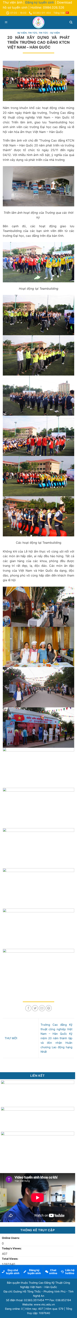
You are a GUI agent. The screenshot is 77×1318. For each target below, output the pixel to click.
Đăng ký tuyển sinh (39, 2)
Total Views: (10, 1258)
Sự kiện (22, 32)
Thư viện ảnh (12, 2)
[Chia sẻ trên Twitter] (35, 1008)
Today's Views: (12, 1248)
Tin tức (32, 32)
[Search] (71, 22)
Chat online (53, 1272)
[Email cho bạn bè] (42, 1008)
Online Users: (11, 1237)
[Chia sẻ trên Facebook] (28, 1008)
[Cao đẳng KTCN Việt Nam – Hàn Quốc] (38, 22)
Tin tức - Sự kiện (49, 32)
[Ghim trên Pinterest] (49, 1008)
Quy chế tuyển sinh (12, 1272)
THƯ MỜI (11, 1038)
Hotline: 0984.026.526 (47, 7)
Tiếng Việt (59, 12)
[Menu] (6, 22)
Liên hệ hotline (69, 1272)
